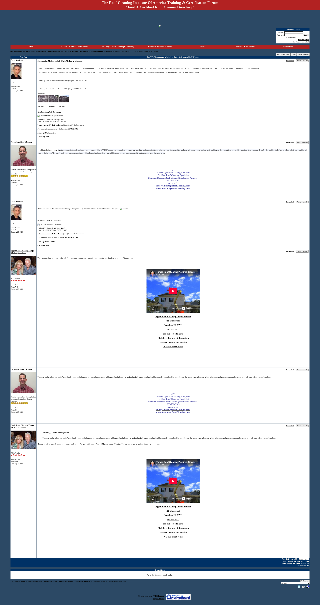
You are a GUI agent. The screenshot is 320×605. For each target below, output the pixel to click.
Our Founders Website (19, 51)
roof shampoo (287, 563)
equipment (305, 561)
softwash (297, 561)
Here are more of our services (173, 342)
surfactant (296, 563)
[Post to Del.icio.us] (308, 587)
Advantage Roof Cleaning (21, 142)
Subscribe (305, 581)
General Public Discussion (101, 51)
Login (306, 35)
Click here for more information (173, 338)
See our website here (173, 333)
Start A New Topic (283, 54)
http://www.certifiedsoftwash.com (50, 125)
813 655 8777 (173, 329)
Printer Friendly (303, 54)
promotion (305, 563)
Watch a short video (173, 346)
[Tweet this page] (299, 587)
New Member (303, 40)
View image (41, 106)
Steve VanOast (17, 60)
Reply (294, 54)
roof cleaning (288, 561)
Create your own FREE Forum (151, 596)
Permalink (290, 61)
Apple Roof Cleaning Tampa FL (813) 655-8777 (22, 252)
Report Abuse (158, 599)
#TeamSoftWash (303, 565)
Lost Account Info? (301, 42)
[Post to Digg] (303, 587)
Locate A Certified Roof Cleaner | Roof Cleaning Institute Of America (60, 51)
